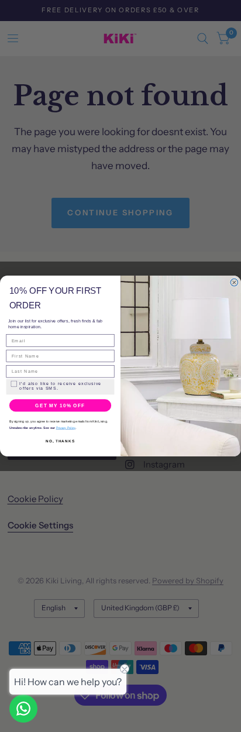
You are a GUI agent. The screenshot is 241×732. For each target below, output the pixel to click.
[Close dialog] (234, 282)
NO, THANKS (60, 441)
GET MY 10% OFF (60, 405)
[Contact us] (23, 709)
